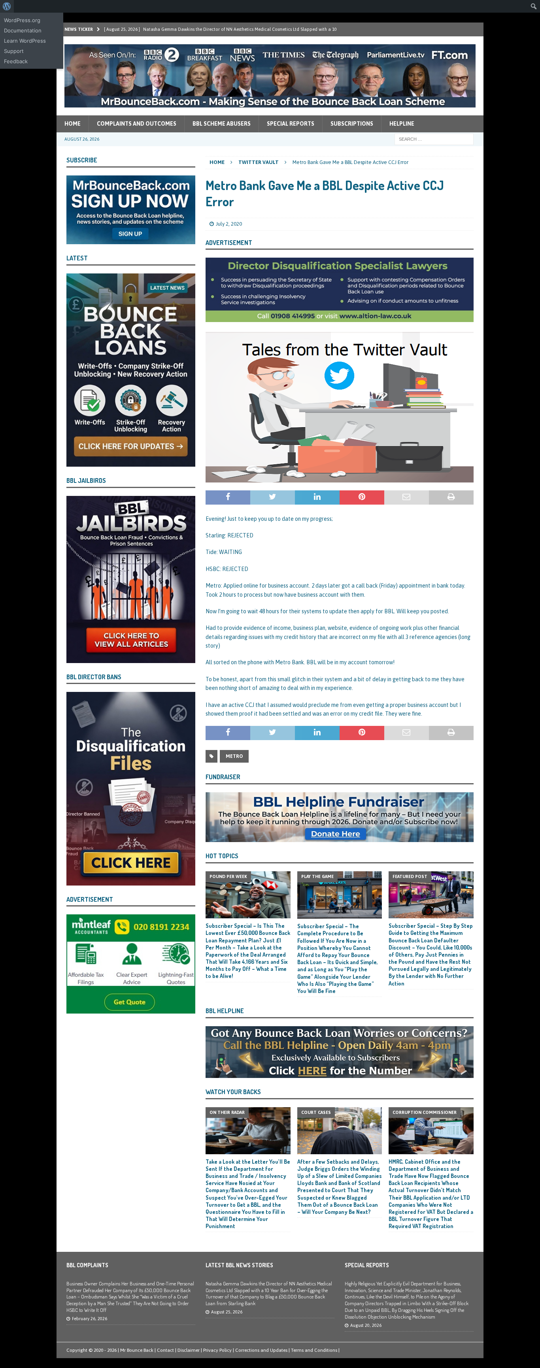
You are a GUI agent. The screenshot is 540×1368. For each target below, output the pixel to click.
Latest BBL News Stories (239, 1265)
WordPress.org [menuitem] (22, 20)
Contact (165, 1350)
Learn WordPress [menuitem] (25, 41)
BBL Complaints (87, 1265)
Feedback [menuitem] (16, 61)
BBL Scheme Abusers (222, 124)
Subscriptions (351, 124)
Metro (234, 756)
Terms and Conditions (314, 1350)
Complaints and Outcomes (136, 124)
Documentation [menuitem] (23, 30)
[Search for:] (434, 139)
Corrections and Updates (261, 1350)
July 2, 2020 (229, 224)
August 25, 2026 (226, 1312)
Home (72, 124)
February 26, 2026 (89, 1318)
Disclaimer (188, 1350)
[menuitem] (7, 6)
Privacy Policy (217, 1350)
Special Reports (290, 124)
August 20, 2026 (365, 1325)
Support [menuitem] (14, 51)
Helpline (401, 124)
